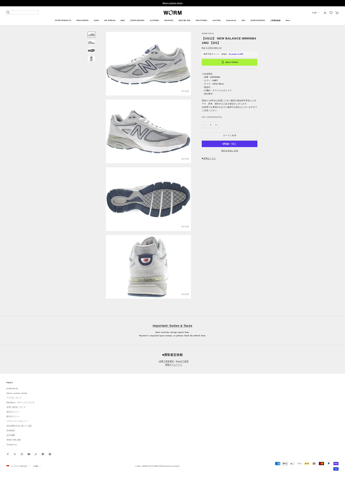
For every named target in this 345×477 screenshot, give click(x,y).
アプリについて (13, 397)
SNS (243, 20)
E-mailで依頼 (182, 361)
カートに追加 (229, 135)
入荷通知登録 (275, 20)
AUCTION (216, 20)
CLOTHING (154, 20)
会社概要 (10, 435)
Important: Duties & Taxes (172, 325)
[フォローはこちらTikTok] (35, 454)
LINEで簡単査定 (166, 361)
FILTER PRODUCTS (63, 20)
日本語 (314, 13)
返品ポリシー (12, 411)
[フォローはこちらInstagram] (21, 454)
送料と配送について (16, 407)
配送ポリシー (12, 416)
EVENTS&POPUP (258, 20)
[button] (331, 12)
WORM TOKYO (208, 33)
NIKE (123, 20)
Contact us (11, 444)
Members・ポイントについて (20, 402)
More (288, 20)
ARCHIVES (168, 20)
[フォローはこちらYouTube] (28, 454)
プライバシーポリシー (17, 421)
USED (96, 20)
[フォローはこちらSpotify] (50, 454)
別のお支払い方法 (229, 150)
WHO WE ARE (184, 20)
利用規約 (10, 430)
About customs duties (173, 3)
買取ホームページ (173, 364)
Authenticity (231, 20)
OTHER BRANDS (137, 20)
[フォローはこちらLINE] (43, 454)
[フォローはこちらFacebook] (7, 454)
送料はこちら (209, 158)
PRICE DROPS (82, 20)
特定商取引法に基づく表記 (19, 425)
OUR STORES (201, 20)
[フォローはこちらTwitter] (14, 454)
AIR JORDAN (109, 20)
